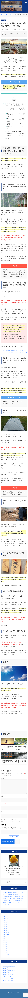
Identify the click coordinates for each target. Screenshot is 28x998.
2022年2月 (6, 926)
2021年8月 (6, 938)
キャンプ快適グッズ (8, 974)
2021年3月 (6, 948)
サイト (3, 812)
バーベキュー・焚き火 (9, 978)
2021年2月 (6, 950)
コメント (4, 778)
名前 (3, 796)
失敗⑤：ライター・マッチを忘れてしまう (16, 127)
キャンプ (5, 968)
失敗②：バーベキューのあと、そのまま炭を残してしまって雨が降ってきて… (16, 115)
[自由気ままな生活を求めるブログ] (11, 6)
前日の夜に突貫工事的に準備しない (15, 133)
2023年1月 (6, 916)
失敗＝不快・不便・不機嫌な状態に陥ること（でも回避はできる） (15, 104)
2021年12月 (6, 930)
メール (3, 804)
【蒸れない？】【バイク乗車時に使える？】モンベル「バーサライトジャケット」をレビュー (13, 902)
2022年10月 (6, 918)
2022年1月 (6, 928)
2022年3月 (6, 924)
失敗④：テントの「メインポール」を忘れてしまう (16, 124)
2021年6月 (6, 942)
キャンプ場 (6, 972)
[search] (25, 882)
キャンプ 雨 (14, 29)
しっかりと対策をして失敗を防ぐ (14, 131)
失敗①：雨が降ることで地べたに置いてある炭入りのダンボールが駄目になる (16, 110)
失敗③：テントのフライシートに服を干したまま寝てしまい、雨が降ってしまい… (16, 120)
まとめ (7, 138)
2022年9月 (6, 920)
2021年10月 (6, 934)
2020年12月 (6, 954)
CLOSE (14, 100)
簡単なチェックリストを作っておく (15, 135)
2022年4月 (6, 922)
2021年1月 (6, 952)
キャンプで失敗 (19, 29)
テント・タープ (7, 976)
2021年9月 (6, 936)
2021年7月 (6, 940)
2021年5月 (6, 944)
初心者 (24, 29)
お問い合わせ (20, 992)
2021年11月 (6, 932)
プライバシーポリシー (10, 992)
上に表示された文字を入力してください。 (12, 828)
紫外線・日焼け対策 (8, 980)
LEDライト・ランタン (9, 966)
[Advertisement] (14, 723)
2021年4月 (6, 946)
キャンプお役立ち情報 (9, 970)
